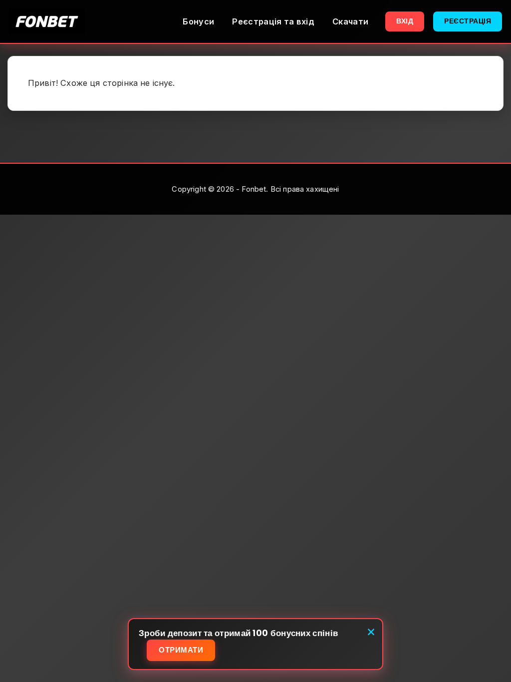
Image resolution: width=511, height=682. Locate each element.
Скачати (350, 21)
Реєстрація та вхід (273, 21)
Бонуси (198, 21)
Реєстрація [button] (467, 21)
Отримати (181, 650)
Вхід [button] (404, 21)
